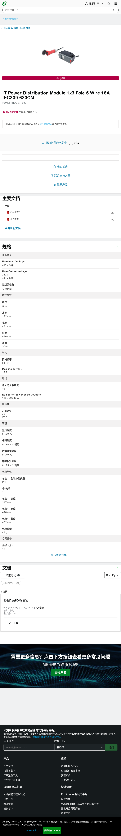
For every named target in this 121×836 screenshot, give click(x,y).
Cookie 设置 (30, 830)
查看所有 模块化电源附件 (17, 28)
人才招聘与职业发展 (14, 794)
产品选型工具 (11, 775)
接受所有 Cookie (52, 830)
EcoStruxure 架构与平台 (74, 794)
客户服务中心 (46, 124)
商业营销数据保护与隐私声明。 (47, 736)
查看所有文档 (13, 228)
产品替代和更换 (12, 780)
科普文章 (66, 813)
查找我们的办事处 (70, 770)
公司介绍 (8, 799)
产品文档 (8, 766)
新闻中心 (8, 803)
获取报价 (66, 775)
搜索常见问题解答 (70, 808)
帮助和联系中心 (69, 766)
